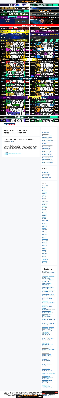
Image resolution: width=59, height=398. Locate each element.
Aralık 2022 (44, 232)
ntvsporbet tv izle (45, 362)
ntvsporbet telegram (45, 357)
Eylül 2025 (44, 188)
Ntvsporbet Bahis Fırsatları (47, 154)
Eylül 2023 (44, 218)
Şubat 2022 (44, 248)
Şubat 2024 (44, 210)
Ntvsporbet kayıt (45, 328)
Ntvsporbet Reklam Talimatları (48, 160)
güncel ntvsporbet (44, 279)
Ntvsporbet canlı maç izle (46, 297)
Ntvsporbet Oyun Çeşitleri (47, 138)
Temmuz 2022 (45, 240)
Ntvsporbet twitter (46, 364)
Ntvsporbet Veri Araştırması (47, 162)
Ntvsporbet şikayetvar (47, 382)
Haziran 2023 (44, 223)
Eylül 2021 (44, 256)
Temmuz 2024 (45, 203)
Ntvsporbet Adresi (45, 132)
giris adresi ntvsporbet (46, 274)
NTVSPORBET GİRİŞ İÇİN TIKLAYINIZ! (29, 25)
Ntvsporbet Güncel (45, 315)
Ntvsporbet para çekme (47, 346)
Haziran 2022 (44, 242)
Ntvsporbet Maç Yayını (46, 151)
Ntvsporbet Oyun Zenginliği (47, 157)
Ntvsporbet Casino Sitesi (47, 303)
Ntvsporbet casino (45, 301)
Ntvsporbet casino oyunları (48, 302)
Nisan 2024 (44, 207)
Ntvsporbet (52, 124)
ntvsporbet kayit (51, 327)
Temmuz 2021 (45, 259)
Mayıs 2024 (44, 206)
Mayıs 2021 (44, 262)
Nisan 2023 (44, 226)
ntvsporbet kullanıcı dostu (45, 333)
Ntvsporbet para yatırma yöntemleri (47, 345)
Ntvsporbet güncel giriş (48, 319)
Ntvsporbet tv (45, 359)
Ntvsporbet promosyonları (48, 349)
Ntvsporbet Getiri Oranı (46, 146)
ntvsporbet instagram (45, 327)
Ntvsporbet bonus (46, 288)
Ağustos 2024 (45, 201)
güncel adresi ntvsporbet (46, 278)
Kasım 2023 (44, 215)
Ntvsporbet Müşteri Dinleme (47, 140)
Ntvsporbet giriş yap (47, 314)
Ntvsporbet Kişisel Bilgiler (47, 137)
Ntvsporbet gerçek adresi (47, 307)
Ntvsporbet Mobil (44, 335)
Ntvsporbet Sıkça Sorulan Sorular (47, 356)
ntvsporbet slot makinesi (45, 353)
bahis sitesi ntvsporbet (45, 272)
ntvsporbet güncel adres (46, 316)
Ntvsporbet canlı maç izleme (47, 299)
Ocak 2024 (44, 212)
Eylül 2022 (44, 237)
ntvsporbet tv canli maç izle (46, 361)
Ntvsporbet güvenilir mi (48, 323)
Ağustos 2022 (45, 239)
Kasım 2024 (44, 196)
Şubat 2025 (44, 193)
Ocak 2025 (44, 195)
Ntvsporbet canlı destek (48, 295)
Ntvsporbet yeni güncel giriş (48, 373)
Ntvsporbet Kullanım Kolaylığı (47, 145)
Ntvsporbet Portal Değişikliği (47, 156)
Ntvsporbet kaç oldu (47, 330)
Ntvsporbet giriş (46, 311)
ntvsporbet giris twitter (51, 309)
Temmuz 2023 (45, 221)
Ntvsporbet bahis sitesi (48, 287)
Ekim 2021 (44, 254)
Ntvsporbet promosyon (45, 348)
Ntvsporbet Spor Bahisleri (46, 355)
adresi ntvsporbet (45, 271)
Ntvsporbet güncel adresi (48, 317)
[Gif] (29, 59)
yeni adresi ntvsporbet (45, 385)
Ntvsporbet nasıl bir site (48, 338)
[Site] (14, 43)
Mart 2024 (44, 209)
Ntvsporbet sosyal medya (46, 354)
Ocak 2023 (44, 231)
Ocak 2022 (44, 250)
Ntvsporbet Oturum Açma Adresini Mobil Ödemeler (13, 153)
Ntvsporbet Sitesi (45, 351)
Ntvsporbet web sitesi (45, 366)
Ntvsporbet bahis (45, 284)
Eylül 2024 (44, 199)
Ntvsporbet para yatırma (47, 344)
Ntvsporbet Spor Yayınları (47, 135)
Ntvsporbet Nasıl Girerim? (46, 339)
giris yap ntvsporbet (45, 277)
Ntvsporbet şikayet (47, 380)
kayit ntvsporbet (51, 279)
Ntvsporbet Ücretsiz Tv (46, 148)
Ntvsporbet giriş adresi (47, 312)
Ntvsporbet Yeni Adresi (45, 124)
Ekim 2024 (44, 198)
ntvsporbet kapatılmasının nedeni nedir (47, 387)
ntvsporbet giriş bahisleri (46, 386)
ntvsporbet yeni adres (46, 369)
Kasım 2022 (44, 234)
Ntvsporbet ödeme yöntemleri (47, 377)
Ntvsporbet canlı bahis (47, 291)
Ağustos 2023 (45, 220)
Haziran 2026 (44, 187)
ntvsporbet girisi (45, 309)
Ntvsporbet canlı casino (48, 294)
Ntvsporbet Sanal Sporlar (46, 350)
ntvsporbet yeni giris (46, 371)
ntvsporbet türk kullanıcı (45, 365)
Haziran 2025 (44, 190)
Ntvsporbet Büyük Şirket (46, 149)
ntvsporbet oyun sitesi (45, 343)
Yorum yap (6, 154)
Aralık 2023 (44, 214)
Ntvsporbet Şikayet (28, 124)
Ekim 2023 (44, 217)
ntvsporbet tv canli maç (46, 360)
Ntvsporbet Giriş (20, 124)
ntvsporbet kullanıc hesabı (45, 332)
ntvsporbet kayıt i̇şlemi (52, 328)
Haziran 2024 (44, 204)
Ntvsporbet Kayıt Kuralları (47, 159)
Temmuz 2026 (45, 185)
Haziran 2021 (44, 261)
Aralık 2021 (44, 251)
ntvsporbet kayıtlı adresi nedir (46, 329)
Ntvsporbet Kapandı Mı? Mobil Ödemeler (19, 139)
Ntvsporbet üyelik (45, 378)
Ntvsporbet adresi (46, 283)
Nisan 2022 (44, 245)
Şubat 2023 (44, 229)
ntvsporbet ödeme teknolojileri (46, 376)
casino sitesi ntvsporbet (46, 273)
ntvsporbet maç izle (46, 334)
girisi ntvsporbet (45, 276)
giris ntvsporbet (51, 276)
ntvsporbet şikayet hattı (45, 381)
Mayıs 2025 (44, 192)
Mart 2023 (44, 228)
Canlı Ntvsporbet (51, 272)
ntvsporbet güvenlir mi (46, 324)
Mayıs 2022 (44, 243)
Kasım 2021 (44, 253)
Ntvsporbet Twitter (36, 124)
